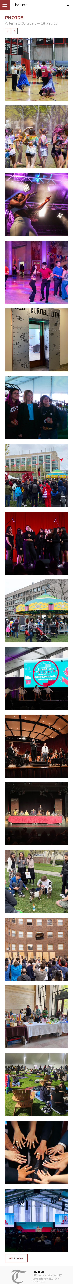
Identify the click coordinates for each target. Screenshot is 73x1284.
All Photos (16, 1258)
